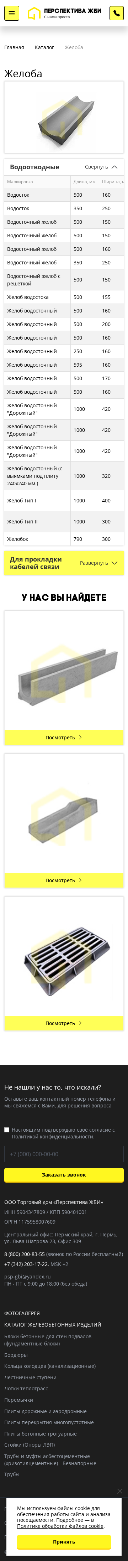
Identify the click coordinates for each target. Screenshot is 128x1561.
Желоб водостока (28, 297)
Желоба (74, 47)
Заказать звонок (64, 1174)
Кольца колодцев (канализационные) (50, 1366)
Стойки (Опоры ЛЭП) (29, 1444)
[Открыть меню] (11, 13)
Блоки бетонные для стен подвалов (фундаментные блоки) (47, 1340)
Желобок (17, 539)
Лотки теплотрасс (26, 1388)
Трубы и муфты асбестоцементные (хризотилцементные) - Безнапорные (50, 1460)
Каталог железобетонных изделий (52, 1324)
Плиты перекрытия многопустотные (49, 1422)
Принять (64, 1541)
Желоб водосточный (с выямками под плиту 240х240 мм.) (34, 476)
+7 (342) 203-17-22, (26, 1264)
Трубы (12, 1474)
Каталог (44, 47)
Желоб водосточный (32, 310)
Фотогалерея (22, 1313)
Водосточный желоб (32, 221)
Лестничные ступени (30, 1377)
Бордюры (16, 1354)
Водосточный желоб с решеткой (33, 280)
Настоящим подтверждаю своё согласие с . (63, 1133)
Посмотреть (60, 737)
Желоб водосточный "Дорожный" (32, 409)
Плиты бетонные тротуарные (40, 1433)
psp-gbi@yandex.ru (27, 1276)
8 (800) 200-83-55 (117, 13)
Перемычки (18, 1399)
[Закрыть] (119, 1491)
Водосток (18, 194)
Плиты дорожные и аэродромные (45, 1411)
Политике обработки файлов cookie (60, 1526)
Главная (14, 47)
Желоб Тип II (22, 521)
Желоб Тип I (21, 500)
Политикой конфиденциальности (52, 1136)
